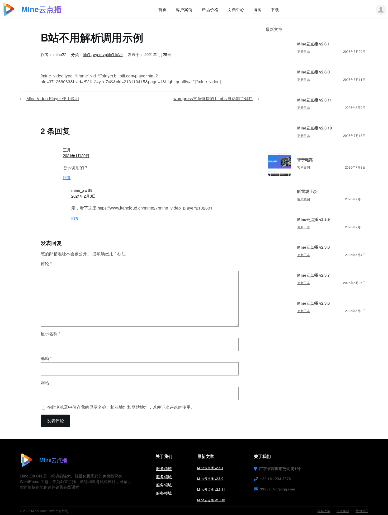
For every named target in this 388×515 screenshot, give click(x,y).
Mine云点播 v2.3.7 (313, 275)
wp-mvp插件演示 (108, 54)
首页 (162, 9)
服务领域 (164, 468)
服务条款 (343, 510)
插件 (87, 54)
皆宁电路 (305, 160)
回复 (67, 177)
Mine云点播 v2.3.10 (314, 128)
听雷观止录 (307, 191)
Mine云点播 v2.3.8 (313, 247)
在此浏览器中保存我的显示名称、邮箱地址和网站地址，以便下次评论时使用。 (121, 407)
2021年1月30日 (76, 155)
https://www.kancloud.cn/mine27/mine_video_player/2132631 (155, 208)
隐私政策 (324, 510)
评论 (46, 264)
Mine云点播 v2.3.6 (313, 303)
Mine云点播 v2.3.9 (313, 219)
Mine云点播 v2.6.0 (313, 72)
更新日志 (303, 51)
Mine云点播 (41, 9)
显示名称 (50, 334)
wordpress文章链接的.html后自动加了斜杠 (213, 98)
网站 (45, 383)
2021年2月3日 (83, 196)
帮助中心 (362, 510)
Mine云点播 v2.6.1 (313, 44)
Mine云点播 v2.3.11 (314, 100)
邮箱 (46, 358)
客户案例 (303, 167)
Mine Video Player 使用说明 (52, 98)
